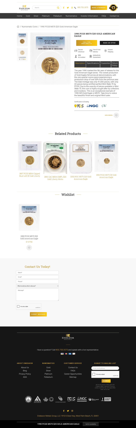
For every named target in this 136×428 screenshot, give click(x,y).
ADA (25, 377)
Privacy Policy (25, 374)
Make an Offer (109, 43)
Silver (48, 371)
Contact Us (114, 16)
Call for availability (90, 424)
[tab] (80, 64)
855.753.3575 (62, 350)
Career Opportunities (73, 374)
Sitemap (72, 377)
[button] (28, 16)
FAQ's (73, 371)
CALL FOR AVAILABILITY (86, 42)
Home (19, 16)
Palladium (48, 377)
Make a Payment (99, 7)
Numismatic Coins (30, 27)
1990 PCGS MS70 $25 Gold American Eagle (59, 27)
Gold (48, 367)
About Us (25, 367)
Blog (25, 371)
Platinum (48, 374)
